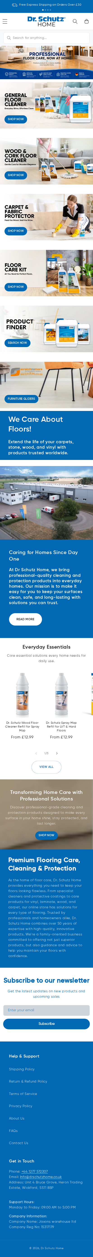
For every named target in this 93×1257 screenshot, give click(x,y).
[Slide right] (57, 753)
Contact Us (18, 1143)
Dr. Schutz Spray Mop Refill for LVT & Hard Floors (61, 726)
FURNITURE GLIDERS (21, 399)
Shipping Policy (22, 1069)
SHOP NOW (16, 119)
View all (47, 766)
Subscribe (47, 1024)
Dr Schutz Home (52, 1248)
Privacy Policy (20, 1106)
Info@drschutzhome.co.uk (41, 1177)
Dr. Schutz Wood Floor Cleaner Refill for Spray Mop (22, 726)
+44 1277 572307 (34, 1171)
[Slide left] (36, 753)
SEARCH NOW (17, 343)
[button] (75, 21)
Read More (25, 619)
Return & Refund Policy (28, 1081)
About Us (16, 1118)
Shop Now (46, 835)
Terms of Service (23, 1094)
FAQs (13, 1131)
